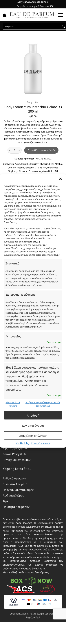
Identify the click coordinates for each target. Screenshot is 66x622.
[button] (60, 179)
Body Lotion (33, 102)
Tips (5, 501)
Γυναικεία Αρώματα (15, 484)
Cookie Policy (23, 443)
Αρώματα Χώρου (13, 495)
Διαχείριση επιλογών (33, 435)
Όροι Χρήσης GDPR (15, 448)
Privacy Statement (40, 443)
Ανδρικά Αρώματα (14, 478)
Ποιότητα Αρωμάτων (16, 507)
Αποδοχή (33, 415)
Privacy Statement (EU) (17, 459)
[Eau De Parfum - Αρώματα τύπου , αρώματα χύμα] (32, 15)
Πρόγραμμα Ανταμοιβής (18, 490)
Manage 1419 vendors (13, 404)
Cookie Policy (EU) (14, 454)
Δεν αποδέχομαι (33, 425)
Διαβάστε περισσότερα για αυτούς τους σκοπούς (42, 404)
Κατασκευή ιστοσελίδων (43, 613)
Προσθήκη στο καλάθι (41, 150)
